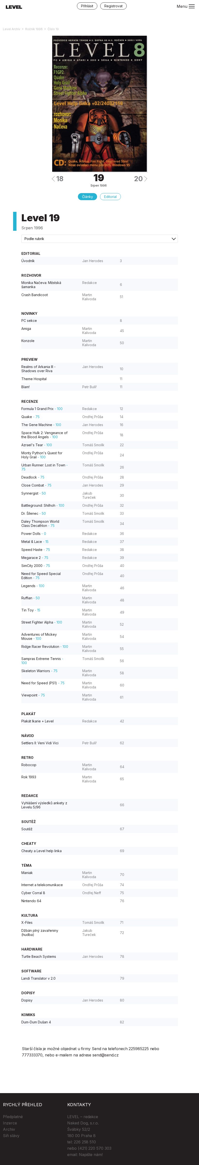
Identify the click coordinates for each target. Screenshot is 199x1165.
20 (138, 179)
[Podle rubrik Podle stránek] (99, 239)
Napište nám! (91, 1154)
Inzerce (10, 1123)
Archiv (9, 1129)
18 (59, 179)
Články (87, 197)
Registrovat (113, 6)
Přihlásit (87, 6)
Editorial (110, 197)
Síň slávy (11, 1135)
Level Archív (11, 29)
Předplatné (13, 1116)
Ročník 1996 (34, 29)
